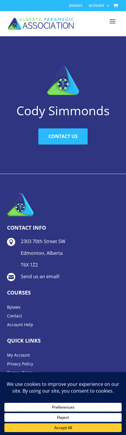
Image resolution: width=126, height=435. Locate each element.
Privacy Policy (20, 364)
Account (96, 6)
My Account (18, 355)
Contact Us (63, 136)
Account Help (20, 325)
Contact (14, 316)
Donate (75, 6)
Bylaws (14, 307)
